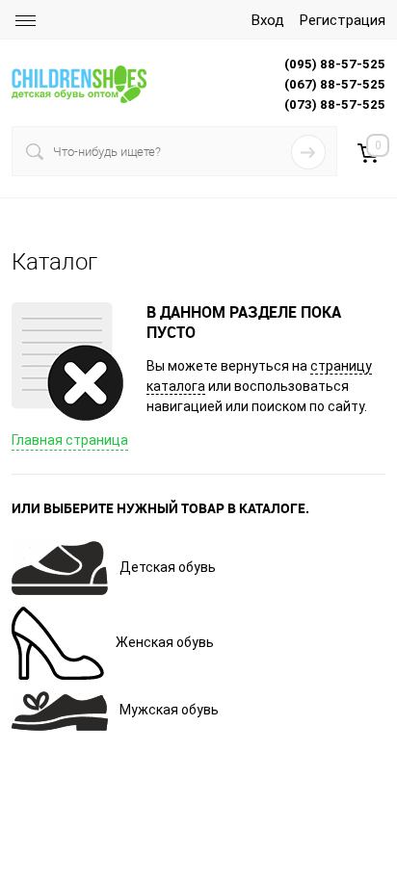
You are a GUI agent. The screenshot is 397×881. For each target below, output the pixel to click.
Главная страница (70, 440)
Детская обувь (167, 567)
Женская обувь (165, 642)
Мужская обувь (169, 709)
